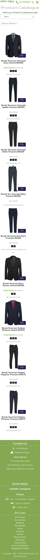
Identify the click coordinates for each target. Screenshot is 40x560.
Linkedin (14, 488)
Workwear (20, 523)
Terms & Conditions (20, 545)
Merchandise (20, 525)
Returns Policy (20, 537)
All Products (20, 517)
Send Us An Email (22, 452)
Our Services (20, 520)
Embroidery (9, 67)
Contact (20, 534)
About (20, 528)
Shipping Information (20, 548)
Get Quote (20, 531)
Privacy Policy (20, 542)
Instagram (25, 488)
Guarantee (20, 540)
